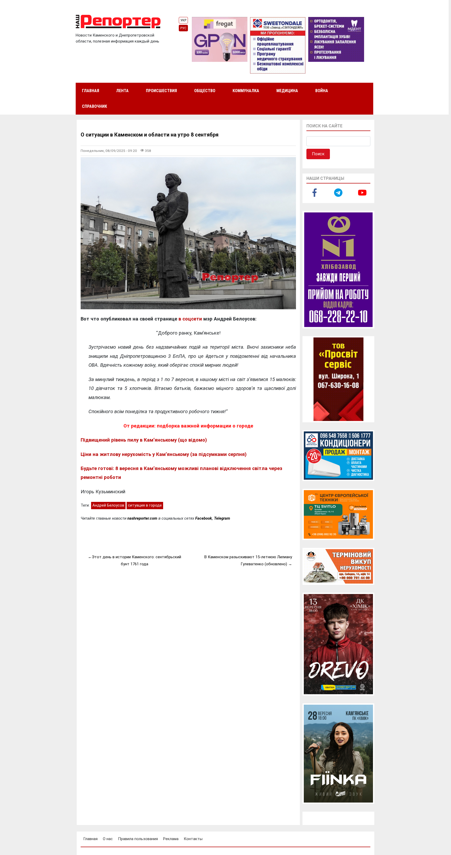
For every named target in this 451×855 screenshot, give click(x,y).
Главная (90, 90)
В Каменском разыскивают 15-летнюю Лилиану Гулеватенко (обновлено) (248, 561)
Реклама (171, 838)
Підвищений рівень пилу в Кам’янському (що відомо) (144, 440)
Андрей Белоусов (108, 505)
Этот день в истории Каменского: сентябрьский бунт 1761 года (136, 561)
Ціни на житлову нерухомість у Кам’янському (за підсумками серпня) (164, 454)
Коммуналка (246, 90)
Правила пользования (138, 838)
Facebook (203, 518)
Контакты (193, 838)
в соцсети (190, 319)
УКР (183, 20)
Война (321, 90)
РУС (183, 28)
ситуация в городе (145, 505)
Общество (204, 90)
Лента (122, 90)
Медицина (287, 90)
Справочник (94, 106)
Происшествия (161, 90)
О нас (108, 838)
